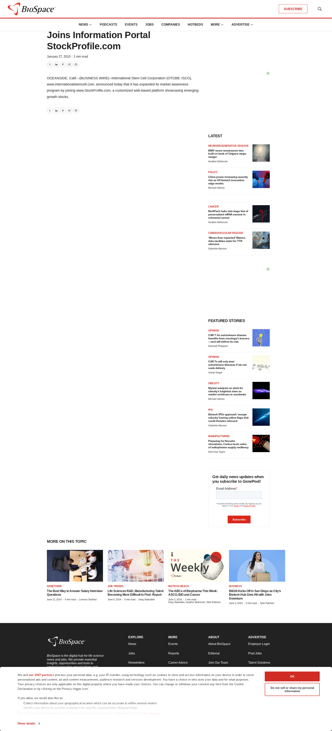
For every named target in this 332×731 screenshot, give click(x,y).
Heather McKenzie (218, 161)
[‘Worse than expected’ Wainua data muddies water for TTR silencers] (261, 240)
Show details (26, 723)
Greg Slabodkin (147, 599)
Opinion (213, 330)
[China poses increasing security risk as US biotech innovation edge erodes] (261, 179)
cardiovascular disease (225, 233)
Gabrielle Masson (217, 248)
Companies (170, 24)
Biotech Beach (178, 586)
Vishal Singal (215, 372)
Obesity (213, 383)
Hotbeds (195, 24)
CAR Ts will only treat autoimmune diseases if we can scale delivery (227, 365)
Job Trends (116, 586)
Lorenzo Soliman (88, 599)
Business (235, 586)
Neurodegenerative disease (228, 145)
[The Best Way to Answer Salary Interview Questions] (75, 565)
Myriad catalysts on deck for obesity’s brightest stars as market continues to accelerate (227, 391)
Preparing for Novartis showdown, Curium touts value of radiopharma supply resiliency (228, 444)
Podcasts (108, 24)
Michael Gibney (216, 188)
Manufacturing (219, 436)
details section (148, 713)
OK (292, 676)
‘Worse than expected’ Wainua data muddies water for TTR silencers (226, 241)
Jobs (149, 24)
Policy (213, 172)
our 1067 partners (41, 675)
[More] (90, 24)
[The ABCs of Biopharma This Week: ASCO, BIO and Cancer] (196, 565)
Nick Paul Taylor (216, 452)
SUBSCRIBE (293, 9)
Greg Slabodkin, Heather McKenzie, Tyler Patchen (194, 602)
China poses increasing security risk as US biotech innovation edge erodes (228, 180)
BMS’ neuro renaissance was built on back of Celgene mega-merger (227, 154)
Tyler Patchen (267, 603)
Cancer (213, 206)
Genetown (54, 586)
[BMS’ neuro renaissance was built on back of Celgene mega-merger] (261, 153)
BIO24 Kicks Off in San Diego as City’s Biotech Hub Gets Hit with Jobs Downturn (255, 594)
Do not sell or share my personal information (292, 689)
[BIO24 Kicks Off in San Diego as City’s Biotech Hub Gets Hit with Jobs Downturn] (257, 565)
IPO (210, 409)
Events (131, 24)
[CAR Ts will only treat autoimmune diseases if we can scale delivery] (261, 364)
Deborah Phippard (218, 346)
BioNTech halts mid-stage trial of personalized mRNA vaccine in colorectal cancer (228, 214)
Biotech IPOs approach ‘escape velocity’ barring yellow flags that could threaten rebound (228, 417)
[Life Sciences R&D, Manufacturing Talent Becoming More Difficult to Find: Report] (136, 565)
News (83, 24)
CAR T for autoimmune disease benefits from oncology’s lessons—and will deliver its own (228, 338)
